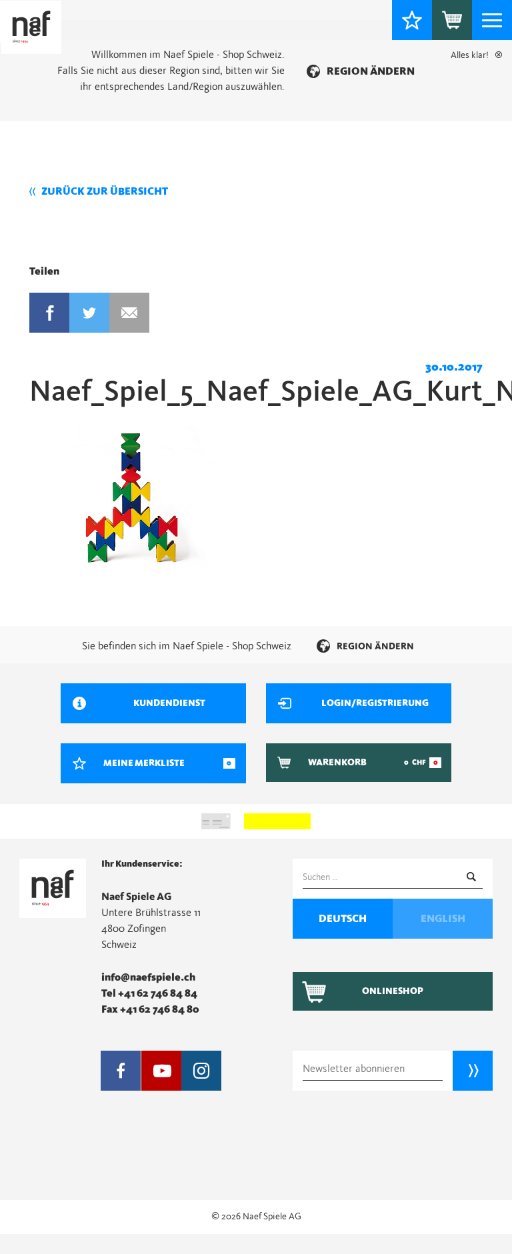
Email (129, 313)
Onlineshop (392, 991)
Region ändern (371, 71)
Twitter (89, 313)
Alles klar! (470, 55)
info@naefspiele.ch (148, 977)
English (443, 918)
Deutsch (343, 918)
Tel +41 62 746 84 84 (149, 993)
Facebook (49, 313)
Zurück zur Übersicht (104, 191)
